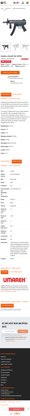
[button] (14, 3)
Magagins (3, 382)
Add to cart (17, 409)
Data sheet (11, 402)
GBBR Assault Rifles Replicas (19, 8)
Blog (2, 385)
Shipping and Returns (6, 370)
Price (11, 414)
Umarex (18, 402)
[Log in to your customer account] (23, 3)
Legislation (4, 377)
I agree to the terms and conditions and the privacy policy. (15, 339)
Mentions (3, 357)
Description (3, 402)
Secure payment (5, 372)
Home (2, 8)
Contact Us (4, 380)
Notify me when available (10, 72)
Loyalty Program (5, 375)
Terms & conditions (6, 359)
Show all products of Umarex (8, 291)
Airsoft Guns (8, 8)
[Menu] (2, 3)
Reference (3, 59)
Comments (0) (4, 405)
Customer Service (5, 361)
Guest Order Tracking (6, 364)
